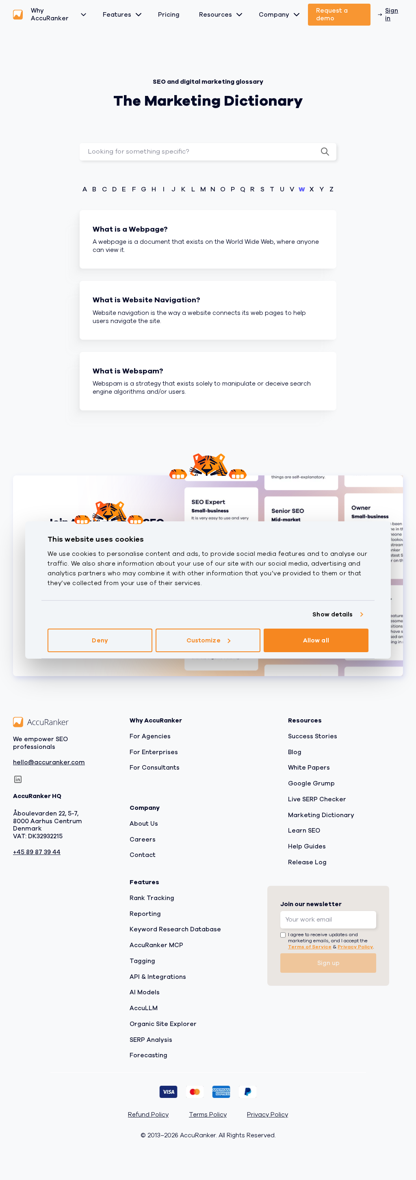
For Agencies (150, 736)
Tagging (142, 961)
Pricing (169, 15)
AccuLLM (144, 1008)
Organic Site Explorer (163, 1024)
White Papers (309, 768)
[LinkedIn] (18, 779)
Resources (215, 15)
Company (274, 15)
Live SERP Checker (317, 799)
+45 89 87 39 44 (37, 852)
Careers (143, 839)
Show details (332, 614)
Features (117, 15)
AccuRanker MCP (156, 945)
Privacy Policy (355, 947)
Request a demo (332, 14)
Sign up (328, 963)
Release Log (307, 862)
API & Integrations (158, 977)
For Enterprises (154, 752)
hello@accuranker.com (49, 762)
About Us (144, 824)
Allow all (316, 640)
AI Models (145, 992)
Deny (100, 640)
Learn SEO (304, 830)
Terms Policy (208, 1115)
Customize (203, 640)
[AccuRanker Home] (18, 15)
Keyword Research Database (175, 929)
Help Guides (307, 846)
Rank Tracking (152, 898)
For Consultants (155, 768)
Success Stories (312, 736)
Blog (294, 752)
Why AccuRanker (50, 14)
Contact (143, 855)
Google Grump (311, 783)
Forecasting (148, 1055)
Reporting (145, 914)
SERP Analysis (151, 1040)
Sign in (391, 14)
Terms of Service (310, 947)
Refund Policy (148, 1115)
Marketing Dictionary (321, 815)
